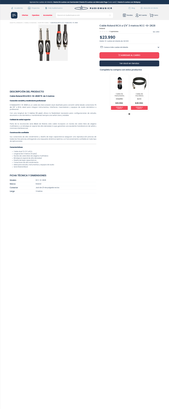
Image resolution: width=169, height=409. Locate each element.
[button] (53, 42)
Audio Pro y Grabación (16, 22)
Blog (133, 8)
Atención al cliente (151, 8)
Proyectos (36, 8)
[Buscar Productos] (110, 15)
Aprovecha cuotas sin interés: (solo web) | (85, 2)
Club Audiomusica (55, 8)
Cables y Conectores (30, 22)
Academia (18, 8)
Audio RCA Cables (43, 22)
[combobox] (84, 15)
